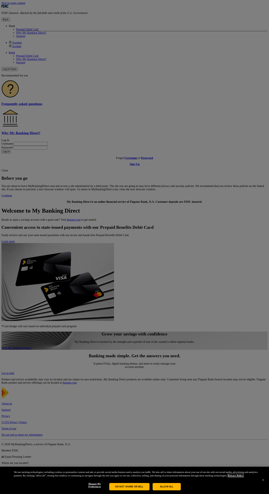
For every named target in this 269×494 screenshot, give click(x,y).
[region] (134, 480)
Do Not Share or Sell (129, 486)
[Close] (263, 480)
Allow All (166, 486)
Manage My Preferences (94, 485)
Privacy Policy (235, 475)
